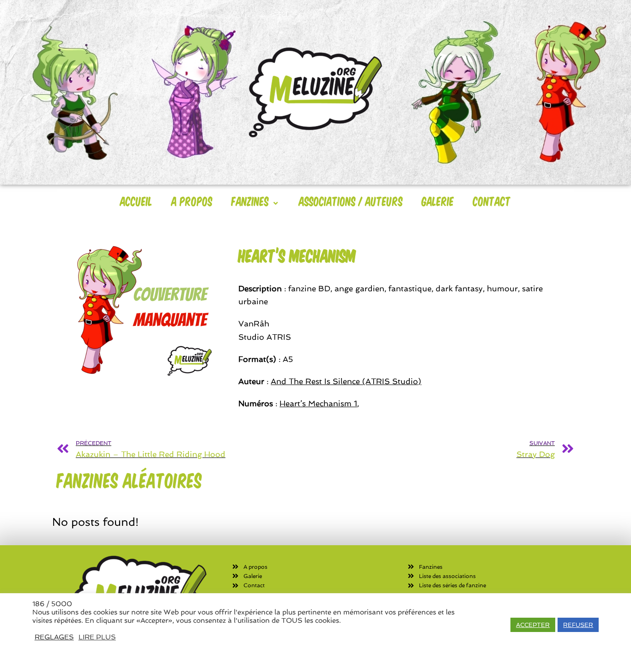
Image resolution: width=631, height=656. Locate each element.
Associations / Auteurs (351, 201)
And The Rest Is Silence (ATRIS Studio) (346, 381)
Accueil (136, 201)
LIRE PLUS (97, 637)
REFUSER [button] (578, 624)
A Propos (191, 201)
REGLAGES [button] (54, 637)
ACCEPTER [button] (533, 624)
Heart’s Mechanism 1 (318, 403)
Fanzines (250, 201)
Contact (492, 201)
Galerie (438, 201)
